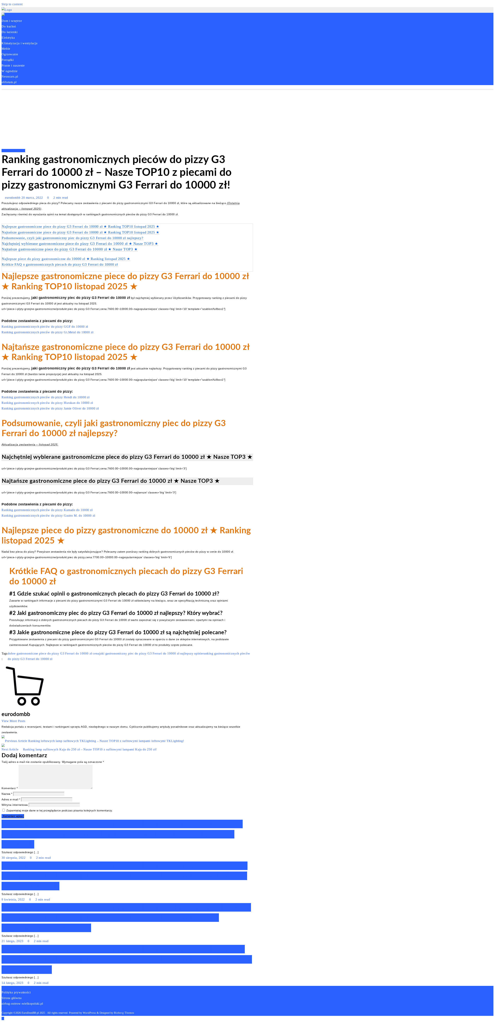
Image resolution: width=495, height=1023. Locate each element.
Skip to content (12, 4)
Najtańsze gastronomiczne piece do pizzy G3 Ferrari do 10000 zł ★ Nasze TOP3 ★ (70, 249)
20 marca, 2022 (32, 197)
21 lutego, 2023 (13, 941)
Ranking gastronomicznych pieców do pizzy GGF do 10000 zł (45, 326)
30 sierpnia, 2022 (14, 857)
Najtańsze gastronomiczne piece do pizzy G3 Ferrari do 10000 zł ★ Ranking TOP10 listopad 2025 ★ (80, 232)
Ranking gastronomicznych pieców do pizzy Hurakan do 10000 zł (47, 402)
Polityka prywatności (16, 992)
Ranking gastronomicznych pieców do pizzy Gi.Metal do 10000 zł (47, 332)
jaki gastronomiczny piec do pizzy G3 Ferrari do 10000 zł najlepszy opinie (151, 653)
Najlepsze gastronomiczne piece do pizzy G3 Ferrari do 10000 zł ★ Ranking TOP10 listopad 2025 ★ (80, 226)
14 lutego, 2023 (13, 983)
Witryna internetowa (15, 804)
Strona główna (12, 998)
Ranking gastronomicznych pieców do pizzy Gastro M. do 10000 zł (48, 515)
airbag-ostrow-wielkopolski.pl (22, 1003)
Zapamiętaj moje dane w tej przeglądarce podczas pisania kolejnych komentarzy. (59, 810)
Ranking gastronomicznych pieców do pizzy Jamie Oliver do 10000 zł (50, 408)
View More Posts (13, 721)
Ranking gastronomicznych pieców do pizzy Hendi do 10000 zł (46, 397)
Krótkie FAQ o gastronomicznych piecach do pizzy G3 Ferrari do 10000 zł (60, 264)
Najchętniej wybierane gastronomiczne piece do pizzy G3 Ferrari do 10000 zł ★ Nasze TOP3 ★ (80, 244)
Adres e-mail (11, 799)
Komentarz (10, 788)
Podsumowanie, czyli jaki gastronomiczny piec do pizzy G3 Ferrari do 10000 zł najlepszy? (72, 238)
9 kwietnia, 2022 (14, 899)
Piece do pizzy (14, 150)
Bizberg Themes (124, 1012)
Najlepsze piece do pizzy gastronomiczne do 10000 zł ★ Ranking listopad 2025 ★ (66, 259)
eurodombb (12, 197)
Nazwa (7, 793)
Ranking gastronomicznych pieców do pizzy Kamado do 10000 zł (47, 510)
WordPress (89, 1012)
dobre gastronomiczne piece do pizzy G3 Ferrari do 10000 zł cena (53, 653)
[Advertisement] (247, 119)
